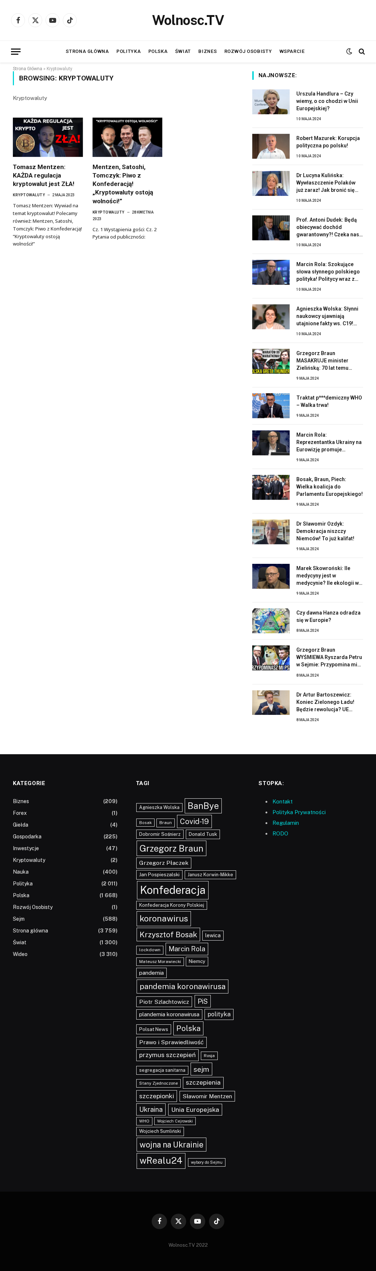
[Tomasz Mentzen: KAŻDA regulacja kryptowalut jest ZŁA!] (48, 137)
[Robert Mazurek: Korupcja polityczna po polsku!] (271, 146)
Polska (158, 51)
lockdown (149, 949)
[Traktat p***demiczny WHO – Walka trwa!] (271, 405)
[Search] (361, 51)
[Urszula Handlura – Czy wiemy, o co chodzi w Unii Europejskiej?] (271, 101)
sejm (201, 1069)
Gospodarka (27, 836)
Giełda (20, 825)
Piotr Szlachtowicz (164, 1001)
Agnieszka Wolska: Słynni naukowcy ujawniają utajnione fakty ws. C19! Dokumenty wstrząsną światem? (327, 316)
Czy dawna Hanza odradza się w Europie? (328, 616)
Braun (165, 822)
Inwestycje (26, 848)
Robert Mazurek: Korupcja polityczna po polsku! (328, 141)
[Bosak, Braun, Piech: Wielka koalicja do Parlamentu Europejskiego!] (271, 487)
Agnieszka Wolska (159, 807)
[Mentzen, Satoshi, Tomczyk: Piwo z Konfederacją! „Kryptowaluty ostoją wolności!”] (128, 137)
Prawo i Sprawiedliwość (171, 1042)
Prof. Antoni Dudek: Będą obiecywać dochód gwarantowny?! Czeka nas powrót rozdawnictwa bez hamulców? (327, 227)
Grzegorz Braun (171, 848)
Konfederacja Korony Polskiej (171, 905)
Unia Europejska (195, 1109)
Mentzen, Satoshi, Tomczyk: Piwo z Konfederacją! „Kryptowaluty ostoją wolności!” (123, 183)
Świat (183, 51)
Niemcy (197, 961)
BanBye (203, 806)
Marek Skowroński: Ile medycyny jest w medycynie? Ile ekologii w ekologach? (327, 576)
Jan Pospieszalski (159, 874)
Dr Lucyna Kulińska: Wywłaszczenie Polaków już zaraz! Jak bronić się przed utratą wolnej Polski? (329, 183)
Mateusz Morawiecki (160, 961)
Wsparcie (292, 51)
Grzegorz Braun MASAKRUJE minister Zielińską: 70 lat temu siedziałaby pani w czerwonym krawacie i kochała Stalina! (323, 361)
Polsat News (153, 1029)
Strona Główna (27, 68)
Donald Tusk (203, 834)
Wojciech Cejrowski (175, 1121)
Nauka (21, 872)
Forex (20, 813)
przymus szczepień (167, 1055)
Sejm (19, 919)
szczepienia (203, 1082)
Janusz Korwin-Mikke (210, 874)
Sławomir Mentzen (207, 1096)
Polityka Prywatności (299, 812)
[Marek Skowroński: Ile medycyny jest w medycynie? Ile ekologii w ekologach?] (271, 576)
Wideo (20, 954)
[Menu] (16, 51)
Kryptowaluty (29, 195)
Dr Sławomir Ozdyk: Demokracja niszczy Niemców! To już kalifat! (325, 531)
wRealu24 (161, 1160)
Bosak (145, 822)
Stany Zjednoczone (158, 1083)
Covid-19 (194, 821)
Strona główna (87, 51)
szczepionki (156, 1096)
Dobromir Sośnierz (160, 834)
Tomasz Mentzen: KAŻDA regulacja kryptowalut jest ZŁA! (44, 175)
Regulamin (285, 823)
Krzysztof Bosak (168, 934)
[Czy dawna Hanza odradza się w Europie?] (271, 620)
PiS (203, 1001)
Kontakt (282, 801)
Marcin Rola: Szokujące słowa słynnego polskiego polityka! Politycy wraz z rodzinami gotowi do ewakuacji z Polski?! (328, 272)
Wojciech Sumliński (160, 1131)
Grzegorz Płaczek (163, 862)
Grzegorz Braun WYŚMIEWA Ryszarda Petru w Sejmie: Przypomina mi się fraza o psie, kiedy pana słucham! (329, 657)
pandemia (151, 973)
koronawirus (164, 918)
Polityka (128, 51)
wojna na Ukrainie (171, 1144)
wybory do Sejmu (207, 1162)
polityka (219, 1014)
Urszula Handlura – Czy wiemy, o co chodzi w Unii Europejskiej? (327, 101)
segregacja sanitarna (162, 1070)
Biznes (207, 51)
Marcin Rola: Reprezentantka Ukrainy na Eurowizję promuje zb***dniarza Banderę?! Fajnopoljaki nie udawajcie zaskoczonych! (329, 442)
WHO (144, 1121)
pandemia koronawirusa (182, 986)
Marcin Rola (187, 949)
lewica (213, 935)
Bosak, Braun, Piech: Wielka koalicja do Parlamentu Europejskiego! (329, 486)
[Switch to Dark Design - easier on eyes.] (349, 51)
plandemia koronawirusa (169, 1014)
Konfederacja (173, 890)
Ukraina (151, 1109)
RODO (280, 833)
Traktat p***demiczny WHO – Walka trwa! (329, 401)
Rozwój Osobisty (248, 51)
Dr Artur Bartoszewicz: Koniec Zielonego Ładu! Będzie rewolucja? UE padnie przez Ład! (325, 702)
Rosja (209, 1055)
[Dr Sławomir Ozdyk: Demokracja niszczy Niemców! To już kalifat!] (271, 531)
